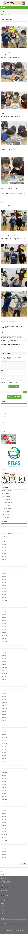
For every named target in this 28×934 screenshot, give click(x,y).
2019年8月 (4, 778)
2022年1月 (4, 699)
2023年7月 (4, 649)
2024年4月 (4, 623)
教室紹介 (2, 903)
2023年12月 (4, 635)
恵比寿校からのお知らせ (7, 508)
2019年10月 (4, 772)
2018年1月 (4, 831)
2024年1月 (4, 632)
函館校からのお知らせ (6, 505)
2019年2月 (4, 793)
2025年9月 (4, 573)
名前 (2, 370)
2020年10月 (4, 743)
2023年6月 (4, 652)
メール (3, 374)
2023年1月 (4, 664)
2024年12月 (4, 600)
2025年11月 (4, 570)
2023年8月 (4, 647)
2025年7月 (4, 579)
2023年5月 (4, 655)
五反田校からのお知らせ (7, 502)
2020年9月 (4, 746)
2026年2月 (4, 562)
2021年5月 (4, 723)
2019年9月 (4, 775)
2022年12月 (4, 667)
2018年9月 (4, 808)
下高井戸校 (4, 413)
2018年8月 (4, 810)
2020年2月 (4, 761)
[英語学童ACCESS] (14, 4)
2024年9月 (4, 609)
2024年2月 (4, 629)
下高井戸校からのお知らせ (7, 499)
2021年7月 (4, 717)
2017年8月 (4, 846)
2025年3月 (4, 591)
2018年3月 (4, 825)
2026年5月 (4, 553)
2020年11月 (4, 740)
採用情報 (2, 874)
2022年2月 (4, 696)
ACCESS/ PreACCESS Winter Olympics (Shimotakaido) (13, 525)
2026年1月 (4, 565)
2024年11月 (4, 603)
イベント (3, 407)
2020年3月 (4, 758)
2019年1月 (4, 796)
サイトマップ (3, 868)
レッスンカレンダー (4, 900)
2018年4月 (4, 822)
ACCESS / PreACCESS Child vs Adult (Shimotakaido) (13, 533)
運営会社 (2, 871)
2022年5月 (4, 688)
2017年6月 (4, 851)
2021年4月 (4, 726)
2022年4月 (4, 690)
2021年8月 (4, 714)
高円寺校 (3, 431)
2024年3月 (4, 626)
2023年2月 (4, 661)
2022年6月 (4, 685)
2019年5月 (4, 784)
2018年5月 (4, 819)
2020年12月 (4, 737)
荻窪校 (3, 428)
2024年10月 (4, 606)
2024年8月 (4, 611)
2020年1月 (4, 764)
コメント (3, 360)
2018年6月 (4, 816)
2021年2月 (4, 731)
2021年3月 (4, 729)
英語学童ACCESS (12, 930)
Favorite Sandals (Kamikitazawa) (9, 530)
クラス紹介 (3, 898)
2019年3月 (4, 790)
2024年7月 (4, 614)
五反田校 (3, 416)
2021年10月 (4, 708)
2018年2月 (4, 828)
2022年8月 (4, 679)
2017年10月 (4, 840)
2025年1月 (4, 597)
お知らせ (2, 918)
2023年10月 (4, 641)
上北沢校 (3, 410)
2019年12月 (4, 767)
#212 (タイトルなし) (4, 887)
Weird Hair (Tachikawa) (7, 536)
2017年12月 (4, 834)
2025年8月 (4, 576)
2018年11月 (4, 802)
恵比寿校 (3, 419)
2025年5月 (4, 585)
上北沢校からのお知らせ (7, 496)
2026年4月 (4, 556)
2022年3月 (4, 693)
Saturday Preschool (6, 405)
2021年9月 (4, 711)
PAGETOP (24, 863)
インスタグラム (4, 923)
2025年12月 (4, 568)
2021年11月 (4, 705)
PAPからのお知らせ (6, 493)
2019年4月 (4, 787)
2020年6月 (4, 755)
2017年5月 (4, 854)
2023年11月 (4, 638)
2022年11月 (4, 670)
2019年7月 (4, 781)
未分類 (3, 422)
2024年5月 (4, 620)
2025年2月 (4, 594)
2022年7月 (4, 682)
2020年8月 (4, 749)
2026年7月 (4, 547)
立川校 (3, 425)
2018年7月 (4, 813)
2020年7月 (4, 752)
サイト (2, 378)
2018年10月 (4, 805)
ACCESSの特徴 (4, 890)
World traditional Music (5, 346)
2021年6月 (4, 720)
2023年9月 (4, 644)
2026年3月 (4, 559)
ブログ (2, 920)
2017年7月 (4, 848)
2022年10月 (4, 673)
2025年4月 (4, 588)
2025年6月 (4, 582)
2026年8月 (4, 544)
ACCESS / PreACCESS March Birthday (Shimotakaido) (13, 528)
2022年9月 (4, 676)
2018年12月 (4, 799)
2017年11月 (4, 837)
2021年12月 (4, 702)
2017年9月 (4, 843)
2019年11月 (4, 769)
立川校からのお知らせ (6, 511)
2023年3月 (4, 658)
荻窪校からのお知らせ (6, 514)
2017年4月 (4, 857)
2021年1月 (4, 734)
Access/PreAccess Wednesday (21, 346)
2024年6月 (4, 617)
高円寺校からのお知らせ (7, 517)
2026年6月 (4, 550)
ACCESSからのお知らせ (7, 490)
